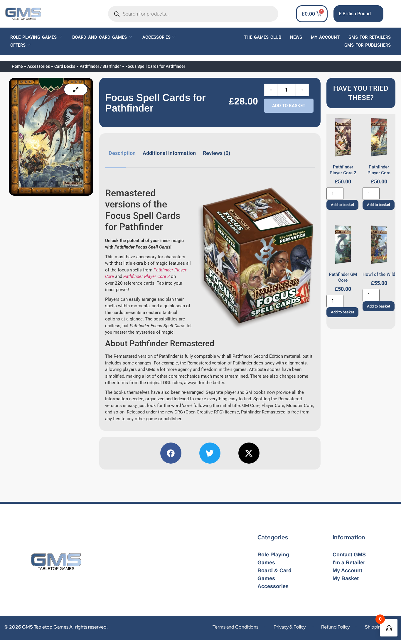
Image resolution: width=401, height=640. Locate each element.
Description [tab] (122, 153)
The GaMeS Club (262, 37)
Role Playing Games (33, 37)
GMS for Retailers (369, 37)
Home (17, 66)
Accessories (156, 37)
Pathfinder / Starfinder (100, 66)
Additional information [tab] (169, 153)
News (296, 37)
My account (325, 37)
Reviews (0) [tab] (216, 153)
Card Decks (64, 66)
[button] (170, 453)
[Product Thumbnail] (75, 89)
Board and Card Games (99, 37)
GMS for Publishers (367, 45)
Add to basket (288, 105)
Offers (18, 45)
